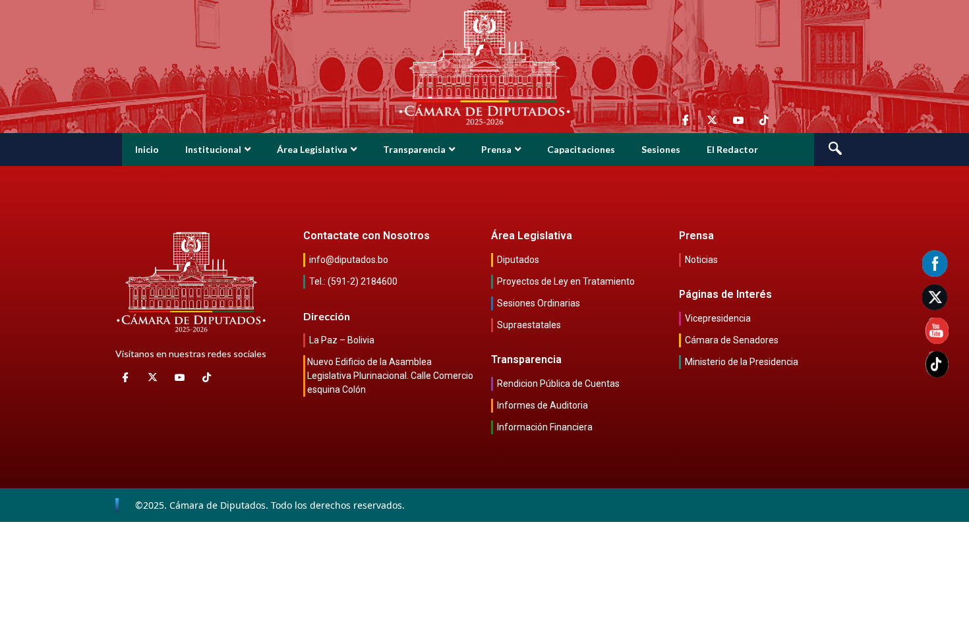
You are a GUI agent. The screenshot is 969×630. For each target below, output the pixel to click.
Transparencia (414, 149)
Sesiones (660, 149)
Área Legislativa (312, 149)
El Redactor (732, 149)
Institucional (213, 149)
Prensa (496, 149)
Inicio (147, 149)
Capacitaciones (581, 149)
